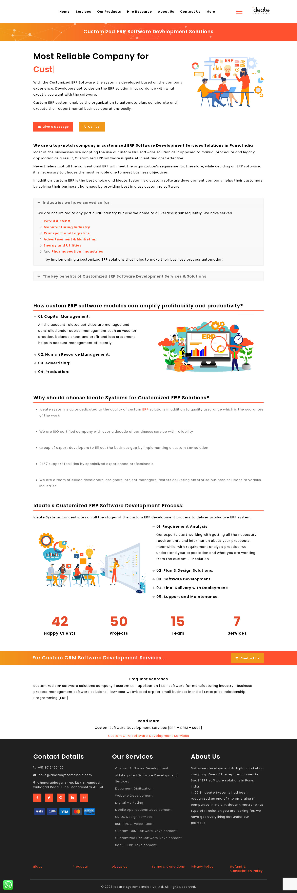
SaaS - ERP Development (136, 845)
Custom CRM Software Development (146, 831)
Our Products (109, 11)
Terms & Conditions (168, 866)
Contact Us (190, 11)
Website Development (134, 795)
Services (83, 11)
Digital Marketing (129, 802)
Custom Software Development (142, 768)
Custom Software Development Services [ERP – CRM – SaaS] (148, 727)
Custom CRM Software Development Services (148, 735)
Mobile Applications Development (143, 809)
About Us (166, 11)
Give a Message (55, 127)
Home (64, 11)
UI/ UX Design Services (134, 817)
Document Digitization (134, 788)
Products (80, 866)
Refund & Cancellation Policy (246, 868)
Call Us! (94, 127)
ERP (145, 409)
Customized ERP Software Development (148, 838)
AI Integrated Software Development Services (146, 778)
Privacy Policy (202, 866)
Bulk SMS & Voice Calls (134, 824)
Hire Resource (139, 11)
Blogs (37, 866)
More (210, 11)
